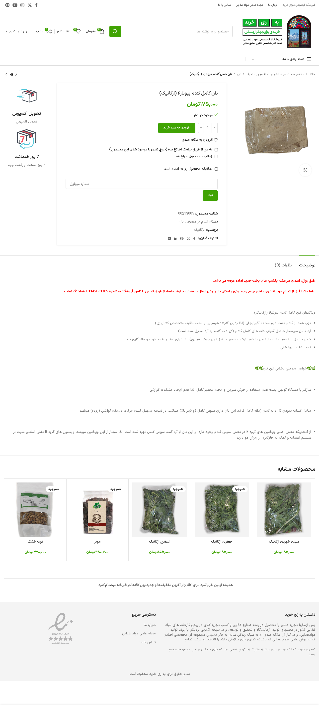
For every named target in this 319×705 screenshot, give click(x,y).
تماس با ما (148, 642)
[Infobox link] (26, 105)
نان (238, 74)
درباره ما (150, 625)
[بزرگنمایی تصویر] (305, 170)
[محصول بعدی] (6, 74)
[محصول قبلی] (16, 74)
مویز (97, 541)
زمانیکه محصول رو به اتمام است (188, 168)
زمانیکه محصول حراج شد (194, 156)
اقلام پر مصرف (255, 74)
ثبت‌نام (110, 585)
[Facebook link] (36, 5)
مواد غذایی (278, 74)
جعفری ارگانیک (222, 541)
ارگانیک (199, 230)
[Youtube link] (15, 5)
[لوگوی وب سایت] (276, 31)
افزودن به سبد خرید (176, 127)
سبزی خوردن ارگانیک (284, 541)
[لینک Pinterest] (7, 5)
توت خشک (35, 541)
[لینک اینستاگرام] (22, 5)
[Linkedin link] (176, 238)
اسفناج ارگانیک (159, 541)
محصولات (297, 74)
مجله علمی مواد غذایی (139, 633)
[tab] (307, 263)
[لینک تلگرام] (169, 238)
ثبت (210, 195)
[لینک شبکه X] (29, 5)
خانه (311, 74)
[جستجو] (115, 31)
